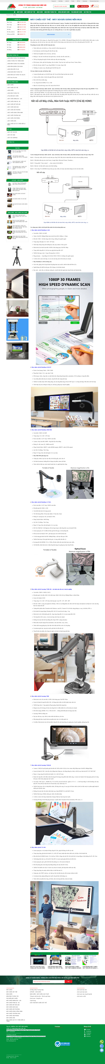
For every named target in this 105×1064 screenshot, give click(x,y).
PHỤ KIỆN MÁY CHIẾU (76, 12)
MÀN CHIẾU (40, 12)
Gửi (68, 981)
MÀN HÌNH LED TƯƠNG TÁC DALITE (16, 74)
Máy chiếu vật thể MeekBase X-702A (41, 502)
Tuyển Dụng (33, 1000)
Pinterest (88, 1036)
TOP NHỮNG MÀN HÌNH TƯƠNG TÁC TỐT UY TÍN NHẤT (20, 157)
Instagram (88, 1033)
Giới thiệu (60, 1)
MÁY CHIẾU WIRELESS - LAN (15, 98)
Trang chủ (54, 1)
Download (85, 1)
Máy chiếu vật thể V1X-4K (39, 847)
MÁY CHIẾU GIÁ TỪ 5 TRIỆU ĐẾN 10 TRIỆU (16, 124)
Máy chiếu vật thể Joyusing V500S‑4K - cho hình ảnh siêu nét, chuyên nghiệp (52, 589)
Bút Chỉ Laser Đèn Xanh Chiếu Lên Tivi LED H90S (19, 151)
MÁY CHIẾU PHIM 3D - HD (14, 101)
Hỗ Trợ (78, 1)
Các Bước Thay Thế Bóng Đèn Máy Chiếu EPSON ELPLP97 (19, 183)
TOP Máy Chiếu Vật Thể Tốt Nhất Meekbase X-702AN (20, 172)
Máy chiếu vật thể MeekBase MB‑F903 (42, 430)
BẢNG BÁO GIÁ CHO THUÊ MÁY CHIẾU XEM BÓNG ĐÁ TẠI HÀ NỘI (20, 237)
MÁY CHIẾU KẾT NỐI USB (14, 104)
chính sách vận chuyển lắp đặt (84, 994)
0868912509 (22, 47)
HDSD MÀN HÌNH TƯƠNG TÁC (15, 72)
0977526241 (22, 49)
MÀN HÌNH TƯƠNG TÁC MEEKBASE (16, 58)
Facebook (88, 1031)
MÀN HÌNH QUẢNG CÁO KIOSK (15, 66)
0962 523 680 (22, 24)
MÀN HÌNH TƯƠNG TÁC (50, 12)
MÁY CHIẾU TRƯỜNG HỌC (14, 115)
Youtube (88, 1029)
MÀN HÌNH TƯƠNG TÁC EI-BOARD (16, 63)
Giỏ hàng (95, 6)
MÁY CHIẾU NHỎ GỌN (13, 107)
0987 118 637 (22, 29)
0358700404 (22, 42)
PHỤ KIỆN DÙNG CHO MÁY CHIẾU (19, 194)
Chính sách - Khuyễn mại (36, 998)
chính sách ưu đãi (81, 996)
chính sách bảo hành (82, 992)
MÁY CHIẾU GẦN (12, 120)
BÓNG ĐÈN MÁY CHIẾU (64, 12)
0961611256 (22, 44)
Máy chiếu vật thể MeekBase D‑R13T (41, 367)
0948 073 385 (22, 27)
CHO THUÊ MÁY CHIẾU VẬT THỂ (38, 1002)
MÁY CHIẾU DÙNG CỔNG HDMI (15, 112)
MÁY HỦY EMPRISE (12, 137)
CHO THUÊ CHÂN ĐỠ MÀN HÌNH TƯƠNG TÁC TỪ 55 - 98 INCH (19, 216)
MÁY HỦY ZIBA (11, 134)
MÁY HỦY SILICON (12, 132)
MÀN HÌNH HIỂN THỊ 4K (13, 69)
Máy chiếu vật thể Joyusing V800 (40, 696)
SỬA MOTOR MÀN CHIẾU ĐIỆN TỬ (20, 205)
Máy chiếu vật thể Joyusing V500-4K (41, 765)
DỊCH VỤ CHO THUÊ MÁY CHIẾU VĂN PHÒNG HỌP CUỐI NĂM (20, 221)
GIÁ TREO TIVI (87, 12)
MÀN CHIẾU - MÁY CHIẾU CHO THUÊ (17, 212)
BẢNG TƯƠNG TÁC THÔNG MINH (16, 60)
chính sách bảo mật (82, 989)
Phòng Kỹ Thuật (17, 39)
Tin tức (72, 1)
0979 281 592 (22, 22)
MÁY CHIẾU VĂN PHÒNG (14, 118)
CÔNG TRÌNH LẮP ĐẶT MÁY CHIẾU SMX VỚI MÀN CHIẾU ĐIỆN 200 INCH (19, 189)
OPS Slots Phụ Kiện (12, 77)
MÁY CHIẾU (20, 12)
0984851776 (22, 34)
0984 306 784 (84, 6)
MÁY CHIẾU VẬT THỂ (29, 12)
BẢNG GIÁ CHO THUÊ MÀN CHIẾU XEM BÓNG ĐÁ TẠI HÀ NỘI (20, 232)
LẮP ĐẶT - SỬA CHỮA (17, 180)
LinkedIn (88, 1034)
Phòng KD (17, 19)
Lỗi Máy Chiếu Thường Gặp (37, 989)
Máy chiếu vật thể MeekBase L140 (41, 230)
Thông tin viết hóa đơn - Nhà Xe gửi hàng (40, 996)
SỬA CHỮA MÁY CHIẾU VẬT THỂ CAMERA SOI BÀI (19, 162)
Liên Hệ (67, 1)
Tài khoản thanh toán (94, 1)
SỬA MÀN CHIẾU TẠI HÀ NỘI (19, 198)
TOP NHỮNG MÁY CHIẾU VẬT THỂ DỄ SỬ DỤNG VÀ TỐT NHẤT (20, 168)
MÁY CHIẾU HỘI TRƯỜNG (14, 109)
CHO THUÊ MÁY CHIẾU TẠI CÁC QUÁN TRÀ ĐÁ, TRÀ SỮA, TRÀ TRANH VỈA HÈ (20, 227)
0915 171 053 (22, 31)
